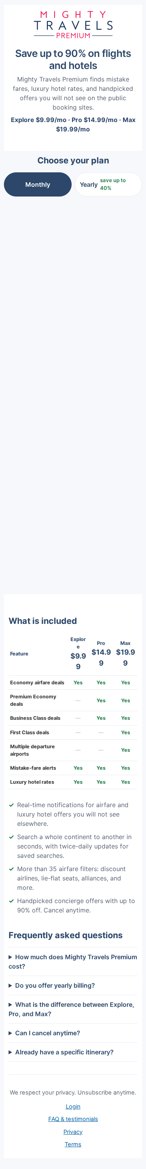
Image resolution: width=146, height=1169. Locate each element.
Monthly (37, 184)
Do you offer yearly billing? (55, 985)
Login (73, 1106)
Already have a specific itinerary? (64, 1052)
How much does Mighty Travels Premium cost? (73, 961)
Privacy (73, 1131)
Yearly (103, 184)
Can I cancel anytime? (47, 1033)
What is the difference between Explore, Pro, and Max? (71, 1009)
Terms (73, 1144)
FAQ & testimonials (73, 1119)
